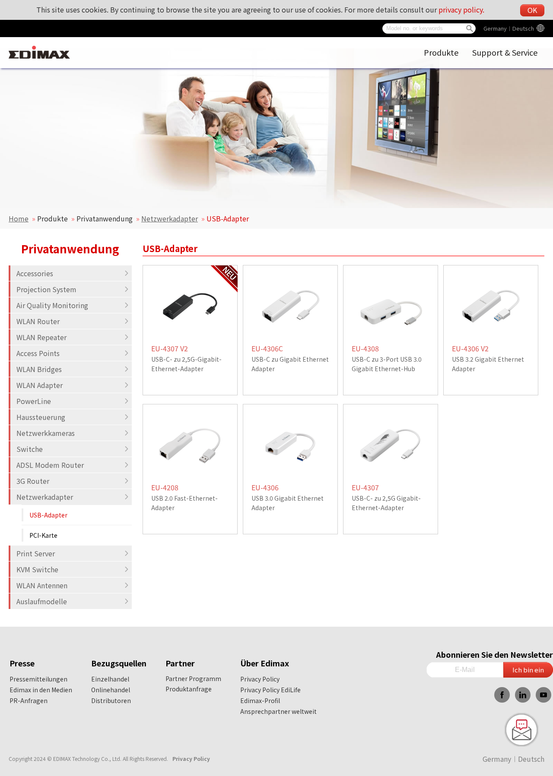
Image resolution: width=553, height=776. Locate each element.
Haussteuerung (40, 417)
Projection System (46, 289)
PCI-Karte (43, 535)
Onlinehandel (110, 689)
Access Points (38, 353)
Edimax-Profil (260, 700)
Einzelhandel (110, 679)
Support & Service (504, 52)
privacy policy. (461, 9)
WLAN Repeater (41, 337)
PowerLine (33, 401)
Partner (180, 663)
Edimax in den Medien (41, 689)
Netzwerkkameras (45, 433)
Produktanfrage (188, 689)
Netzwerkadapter (169, 218)
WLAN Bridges (39, 369)
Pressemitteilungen (38, 679)
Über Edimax (264, 663)
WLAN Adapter (39, 385)
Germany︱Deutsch (508, 28)
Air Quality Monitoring (52, 305)
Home (19, 218)
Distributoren (111, 700)
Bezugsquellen (118, 663)
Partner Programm (193, 678)
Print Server (35, 553)
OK (532, 10)
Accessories (34, 273)
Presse (22, 663)
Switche (29, 449)
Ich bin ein (528, 669)
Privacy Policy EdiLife (270, 689)
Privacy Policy (260, 679)
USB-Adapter (48, 515)
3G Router (32, 481)
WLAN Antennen (41, 585)
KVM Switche (37, 569)
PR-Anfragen (29, 700)
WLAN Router (38, 321)
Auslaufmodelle (41, 601)
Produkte (441, 52)
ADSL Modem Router (50, 465)
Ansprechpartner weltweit (278, 711)
